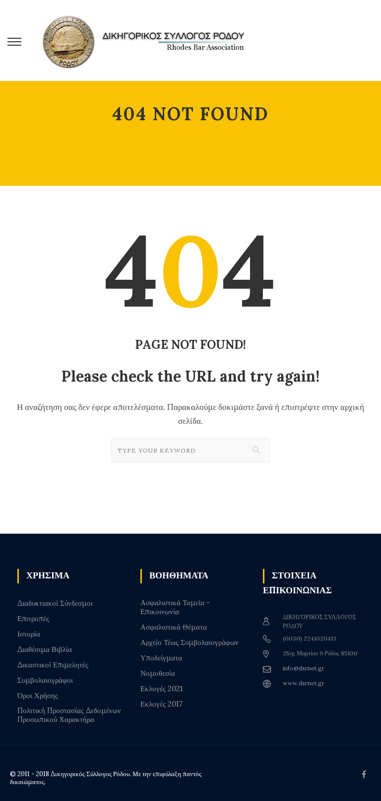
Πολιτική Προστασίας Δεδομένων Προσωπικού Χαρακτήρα (69, 715)
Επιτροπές (33, 618)
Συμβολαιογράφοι (45, 680)
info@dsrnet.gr (303, 668)
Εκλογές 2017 (161, 704)
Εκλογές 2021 (161, 688)
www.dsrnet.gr (303, 683)
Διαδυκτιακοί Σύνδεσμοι (55, 603)
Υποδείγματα (161, 657)
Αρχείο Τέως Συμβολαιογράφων (189, 642)
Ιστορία (28, 634)
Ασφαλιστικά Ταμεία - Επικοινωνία (175, 607)
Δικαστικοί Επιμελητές (52, 664)
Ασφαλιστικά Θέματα (173, 627)
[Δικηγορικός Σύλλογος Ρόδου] (148, 40)
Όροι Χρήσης (37, 695)
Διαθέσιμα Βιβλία (44, 649)
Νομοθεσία (157, 673)
